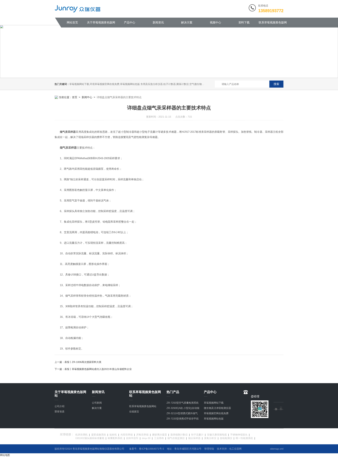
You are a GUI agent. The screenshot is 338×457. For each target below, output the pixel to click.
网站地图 (5, 455)
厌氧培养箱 (142, 434)
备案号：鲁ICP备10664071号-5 (146, 448)
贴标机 (113, 434)
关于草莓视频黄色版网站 (101, 24)
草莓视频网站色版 (214, 418)
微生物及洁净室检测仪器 (217, 408)
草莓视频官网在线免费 (216, 413)
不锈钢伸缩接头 (239, 434)
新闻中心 (87, 97)
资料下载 (244, 22)
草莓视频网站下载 (214, 402)
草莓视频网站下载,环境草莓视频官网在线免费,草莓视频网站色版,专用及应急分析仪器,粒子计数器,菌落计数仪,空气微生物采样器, (139, 84)
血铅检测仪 (226, 438)
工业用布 (159, 438)
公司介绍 (59, 406)
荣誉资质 (59, 411)
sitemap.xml (276, 448)
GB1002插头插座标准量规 (89, 438)
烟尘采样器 (194, 438)
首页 (74, 97)
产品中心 (129, 22)
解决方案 (186, 22)
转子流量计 (197, 434)
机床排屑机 (81, 434)
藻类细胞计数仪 (179, 434)
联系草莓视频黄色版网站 (273, 24)
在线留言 (134, 411)
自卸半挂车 (132, 438)
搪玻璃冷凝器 (159, 434)
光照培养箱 (126, 434)
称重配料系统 (115, 438)
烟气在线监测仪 (176, 438)
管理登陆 (209, 448)
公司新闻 (97, 402)
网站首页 (72, 22)
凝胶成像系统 (98, 434)
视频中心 (215, 22)
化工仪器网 (235, 448)
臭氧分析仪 (210, 438)
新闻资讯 (158, 22)
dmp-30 (146, 438)
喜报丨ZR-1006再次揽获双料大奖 (82, 362)
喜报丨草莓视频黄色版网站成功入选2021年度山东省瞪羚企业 (98, 369)
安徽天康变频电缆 (217, 434)
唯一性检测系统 (244, 438)
